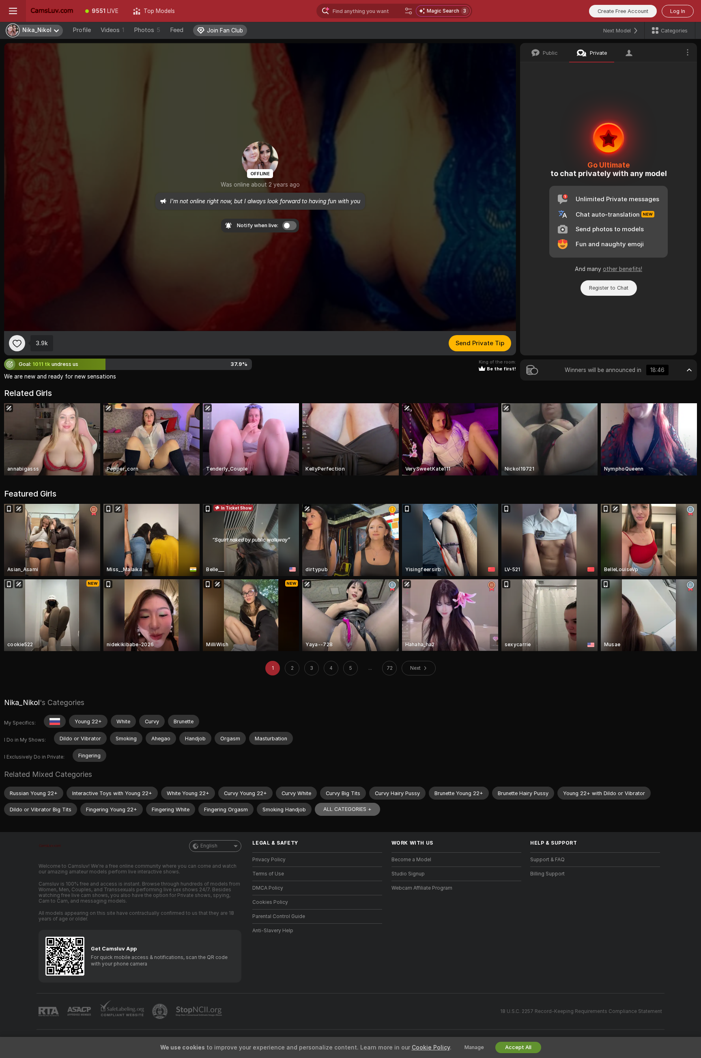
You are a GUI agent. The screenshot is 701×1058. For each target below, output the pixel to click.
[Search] (408, 11)
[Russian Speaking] (55, 721)
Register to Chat (608, 288)
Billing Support (547, 874)
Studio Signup (408, 874)
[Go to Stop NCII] (200, 1011)
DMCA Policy (267, 888)
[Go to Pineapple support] (160, 1011)
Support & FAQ (547, 859)
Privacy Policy (269, 859)
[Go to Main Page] (52, 11)
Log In (677, 11)
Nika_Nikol (22, 702)
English (208, 846)
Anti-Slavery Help (272, 930)
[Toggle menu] (13, 11)
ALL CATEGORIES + (347, 809)
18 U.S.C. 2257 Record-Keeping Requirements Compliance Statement (581, 1011)
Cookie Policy (431, 1047)
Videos (112, 30)
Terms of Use (268, 874)
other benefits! (622, 269)
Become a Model (411, 859)
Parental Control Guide (278, 916)
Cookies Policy (270, 902)
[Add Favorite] (17, 343)
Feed (176, 30)
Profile (82, 30)
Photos (147, 30)
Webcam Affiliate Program (421, 888)
